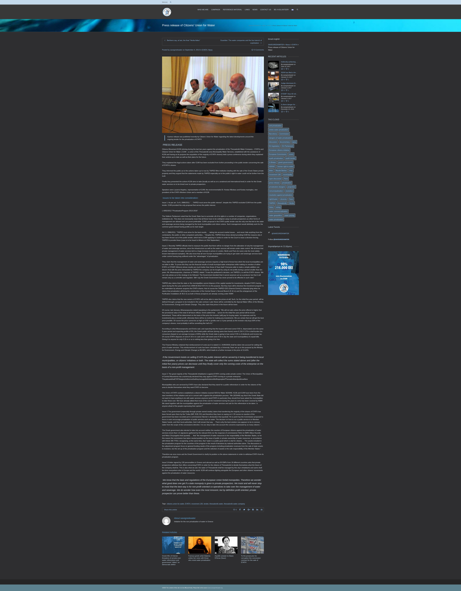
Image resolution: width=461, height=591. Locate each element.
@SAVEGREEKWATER (280, 233)
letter (271, 170)
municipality (287, 175)
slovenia (283, 199)
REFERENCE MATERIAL (232, 10)
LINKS (247, 10)
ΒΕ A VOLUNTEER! (281, 10)
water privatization (276, 219)
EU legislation (274, 146)
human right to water (285, 166)
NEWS (254, 10)
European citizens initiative (279, 150)
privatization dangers (277, 187)
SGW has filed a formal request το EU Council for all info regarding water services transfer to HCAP (289, 72)
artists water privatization (278, 130)
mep (291, 170)
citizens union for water (175, 504)
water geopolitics (275, 215)
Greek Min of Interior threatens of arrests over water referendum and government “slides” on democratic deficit (171, 560)
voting (278, 207)
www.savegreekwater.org (215, 587)
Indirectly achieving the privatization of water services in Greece (289, 62)
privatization (286, 183)
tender (206, 504)
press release (274, 183)
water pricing (289, 215)
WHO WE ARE (202, 10)
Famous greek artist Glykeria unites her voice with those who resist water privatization (199, 558)
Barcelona (273, 134)
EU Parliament (287, 146)
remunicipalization (276, 191)
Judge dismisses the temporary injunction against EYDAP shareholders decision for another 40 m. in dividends (289, 83)
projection (291, 187)
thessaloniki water (216, 504)
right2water (273, 199)
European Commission (277, 154)
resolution (289, 191)
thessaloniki (282, 203)
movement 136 (197, 504)
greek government (285, 162)
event (291, 154)
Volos (271, 207)
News (210, 50)
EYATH (204, 50)
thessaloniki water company (234, 504)
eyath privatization (276, 158)
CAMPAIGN (215, 10)
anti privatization (275, 126)
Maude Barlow (281, 170)
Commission (284, 134)
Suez (291, 199)
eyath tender (290, 158)
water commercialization (278, 211)
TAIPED (272, 203)
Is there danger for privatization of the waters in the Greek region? (289, 104)
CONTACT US (265, 10)
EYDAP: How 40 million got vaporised (289, 94)
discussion (273, 142)
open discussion (275, 179)
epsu (294, 142)
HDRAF (272, 166)
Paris (286, 179)
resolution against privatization (280, 195)
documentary (285, 142)
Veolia (291, 203)
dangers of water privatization (280, 138)
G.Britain (272, 162)
